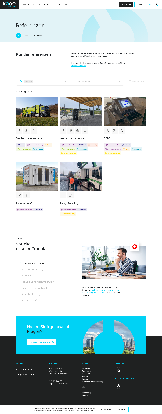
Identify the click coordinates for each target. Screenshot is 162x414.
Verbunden (39, 149)
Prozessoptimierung (36, 145)
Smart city (93, 145)
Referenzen (87, 371)
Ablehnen (122, 410)
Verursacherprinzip (69, 153)
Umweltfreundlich (25, 149)
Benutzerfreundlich (69, 145)
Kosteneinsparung (69, 214)
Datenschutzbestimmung (92, 382)
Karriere (85, 379)
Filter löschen (138, 81)
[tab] (48, 263)
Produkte (86, 368)
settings (90, 411)
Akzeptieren (106, 410)
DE (157, 4)
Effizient (22, 145)
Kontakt (85, 376)
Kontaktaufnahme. (78, 66)
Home (27, 36)
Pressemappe (88, 393)
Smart (49, 145)
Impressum (86, 395)
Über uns (86, 374)
